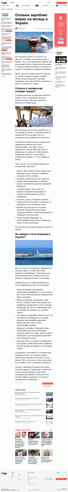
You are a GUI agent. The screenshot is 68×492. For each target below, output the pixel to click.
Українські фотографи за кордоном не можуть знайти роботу (29, 404)
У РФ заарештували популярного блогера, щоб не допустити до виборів (6, 19)
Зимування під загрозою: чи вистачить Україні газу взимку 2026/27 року (60, 86)
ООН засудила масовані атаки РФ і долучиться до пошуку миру (6, 58)
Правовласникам (29, 479)
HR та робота (20, 474)
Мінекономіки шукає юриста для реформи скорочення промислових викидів (27, 393)
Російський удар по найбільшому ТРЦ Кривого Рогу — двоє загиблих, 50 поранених (6, 70)
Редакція (28, 476)
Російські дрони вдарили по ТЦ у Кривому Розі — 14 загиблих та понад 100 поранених (6, 39)
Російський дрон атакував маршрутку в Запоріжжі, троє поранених (6, 26)
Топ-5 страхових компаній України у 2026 (60, 64)
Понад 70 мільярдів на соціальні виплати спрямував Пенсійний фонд (60, 68)
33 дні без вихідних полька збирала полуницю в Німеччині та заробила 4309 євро (28, 410)
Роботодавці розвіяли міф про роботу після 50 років (27, 398)
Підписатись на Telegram (47, 383)
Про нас (28, 474)
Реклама (28, 480)
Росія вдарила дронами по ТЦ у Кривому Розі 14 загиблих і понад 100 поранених (6, 53)
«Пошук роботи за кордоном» (62, 489)
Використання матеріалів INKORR (32, 477)
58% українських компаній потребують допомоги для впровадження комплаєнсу (5, 66)
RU (54, 2)
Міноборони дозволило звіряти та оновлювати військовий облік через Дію (29, 416)
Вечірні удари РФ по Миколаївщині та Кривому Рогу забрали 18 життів (7, 62)
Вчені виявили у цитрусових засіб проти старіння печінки (6, 34)
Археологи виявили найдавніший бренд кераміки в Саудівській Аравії (6, 23)
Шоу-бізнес (19, 479)
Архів (19, 480)
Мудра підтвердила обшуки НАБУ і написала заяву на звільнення (6, 30)
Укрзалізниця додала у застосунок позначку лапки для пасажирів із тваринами (6, 43)
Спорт (19, 476)
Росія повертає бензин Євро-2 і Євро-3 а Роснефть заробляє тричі (60, 73)
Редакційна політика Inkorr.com (31, 483)
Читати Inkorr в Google (47, 386)
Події (12, 479)
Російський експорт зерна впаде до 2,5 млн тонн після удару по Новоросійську (60, 77)
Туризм (12, 477)
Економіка (12, 476)
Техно (12, 480)
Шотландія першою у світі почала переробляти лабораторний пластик (6, 74)
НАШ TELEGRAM (60, 38)
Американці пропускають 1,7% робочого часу (25, 421)
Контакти (28, 482)
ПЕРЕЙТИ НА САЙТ (60, 42)
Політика (12, 474)
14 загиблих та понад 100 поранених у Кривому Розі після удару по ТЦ (6, 49)
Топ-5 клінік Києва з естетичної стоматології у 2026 (60, 82)
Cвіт (18, 477)
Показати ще (3, 76)
